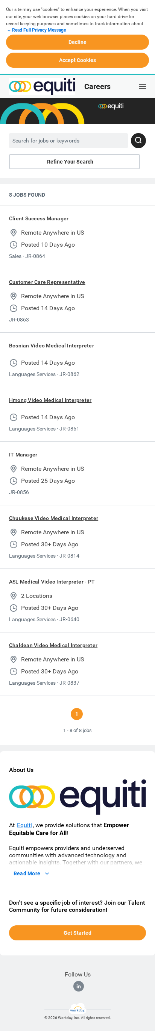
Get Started (77, 933)
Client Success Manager (38, 218)
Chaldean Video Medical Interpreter (53, 645)
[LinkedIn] (78, 986)
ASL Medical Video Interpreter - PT (52, 582)
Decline (77, 42)
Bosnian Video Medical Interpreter (51, 346)
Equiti (24, 825)
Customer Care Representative (47, 282)
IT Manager (23, 455)
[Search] (138, 140)
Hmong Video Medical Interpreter (50, 400)
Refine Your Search (70, 162)
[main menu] (142, 86)
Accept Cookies (77, 60)
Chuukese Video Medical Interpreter (53, 518)
